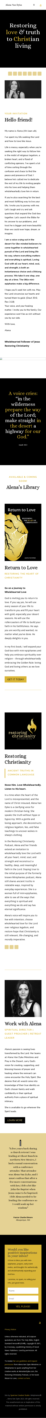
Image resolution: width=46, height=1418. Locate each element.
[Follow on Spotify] (15, 74)
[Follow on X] (25, 74)
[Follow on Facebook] (30, 74)
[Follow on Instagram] (10, 74)
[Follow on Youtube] (11, 947)
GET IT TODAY (15, 679)
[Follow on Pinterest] (39, 74)
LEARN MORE (14, 1120)
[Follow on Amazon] (20, 74)
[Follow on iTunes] (35, 74)
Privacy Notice (10, 1329)
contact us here (24, 1378)
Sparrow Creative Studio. (20, 1395)
